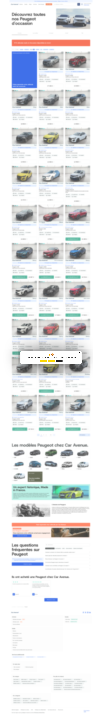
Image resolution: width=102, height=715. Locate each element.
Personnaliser (59, 361)
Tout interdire (51, 361)
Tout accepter (43, 361)
